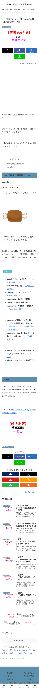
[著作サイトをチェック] (10, 474)
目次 (11, 159)
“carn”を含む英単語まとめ (15, 164)
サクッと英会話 (29, 673)
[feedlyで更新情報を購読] (10, 485)
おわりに (10, 167)
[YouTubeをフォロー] (10, 480)
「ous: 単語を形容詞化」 (18, 309)
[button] (35, 426)
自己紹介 (10, 673)
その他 (29, 679)
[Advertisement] (19, 85)
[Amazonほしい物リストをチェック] (28, 480)
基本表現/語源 (29, 676)
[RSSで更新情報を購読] (28, 485)
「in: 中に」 (13, 326)
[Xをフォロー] (28, 474)
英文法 (10, 676)
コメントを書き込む (19, 640)
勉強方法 (10, 679)
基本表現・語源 (8, 447)
